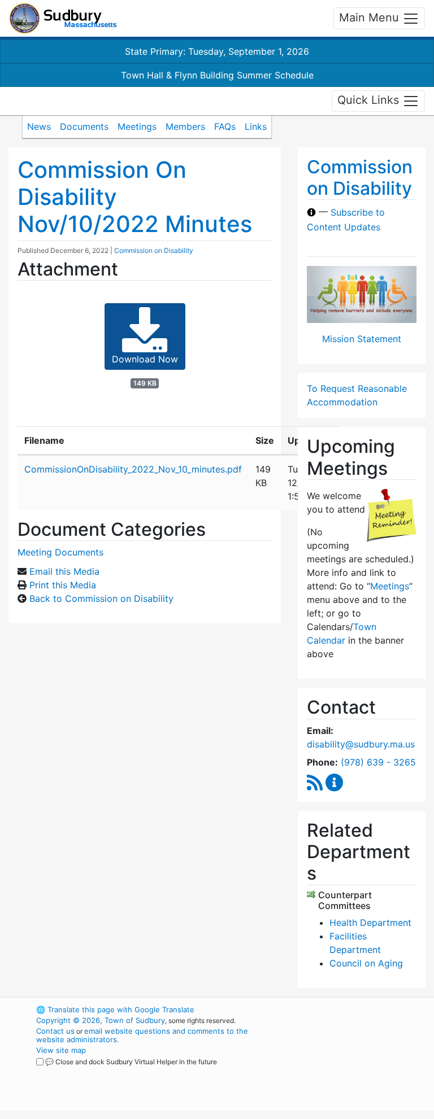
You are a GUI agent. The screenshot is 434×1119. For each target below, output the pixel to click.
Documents (84, 126)
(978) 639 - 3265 (378, 762)
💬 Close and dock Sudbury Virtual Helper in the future (131, 1061)
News (39, 126)
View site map (61, 1050)
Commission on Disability (153, 250)
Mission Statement (361, 338)
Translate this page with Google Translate (115, 1009)
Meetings (137, 126)
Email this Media (64, 571)
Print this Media (62, 585)
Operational (358, 1071)
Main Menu (370, 17)
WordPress (339, 1009)
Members (185, 126)
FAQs (225, 126)
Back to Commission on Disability (101, 598)
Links (256, 126)
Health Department (370, 922)
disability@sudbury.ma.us (361, 744)
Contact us (55, 1030)
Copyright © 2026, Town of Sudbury (100, 1020)
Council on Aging (366, 963)
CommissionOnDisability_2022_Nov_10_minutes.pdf (133, 469)
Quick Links (369, 100)
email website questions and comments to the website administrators (142, 1035)
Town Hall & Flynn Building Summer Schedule (217, 75)
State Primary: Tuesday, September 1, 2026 (217, 51)
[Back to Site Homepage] (63, 18)
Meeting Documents (60, 552)
